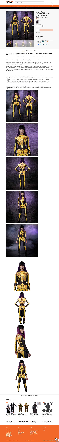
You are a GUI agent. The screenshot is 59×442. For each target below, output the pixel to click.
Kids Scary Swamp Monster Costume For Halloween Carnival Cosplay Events (23, 415)
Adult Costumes (13, 10)
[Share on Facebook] (38, 44)
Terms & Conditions (21, 432)
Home (7, 10)
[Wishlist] (15, 403)
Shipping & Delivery (33, 432)
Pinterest (44, 429)
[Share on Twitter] (40, 44)
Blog (18, 434)
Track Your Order (32, 429)
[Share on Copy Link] (48, 44)
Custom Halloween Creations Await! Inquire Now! (50, 440)
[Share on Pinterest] (42, 44)
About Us (19, 429)
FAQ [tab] (34, 50)
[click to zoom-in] (20, 25)
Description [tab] (23, 50)
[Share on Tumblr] (43, 44)
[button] (33, 25)
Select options (11, 418)
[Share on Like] (37, 44)
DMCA (19, 431)
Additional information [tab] (29, 50)
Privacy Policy (20, 433)
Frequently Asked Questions (34, 430)
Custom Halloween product (34, 434)
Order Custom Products (40, 38)
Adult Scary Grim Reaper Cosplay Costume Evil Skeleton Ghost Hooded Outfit (47, 415)
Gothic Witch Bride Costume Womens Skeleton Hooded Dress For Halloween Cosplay (35, 415)
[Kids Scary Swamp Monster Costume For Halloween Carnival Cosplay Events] (23, 407)
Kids (14, 413)
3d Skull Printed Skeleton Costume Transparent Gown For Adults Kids (11, 415)
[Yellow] (37, 22)
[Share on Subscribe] (47, 44)
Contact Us (19, 430)
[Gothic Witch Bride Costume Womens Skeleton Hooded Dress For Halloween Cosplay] (35, 407)
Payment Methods (33, 431)
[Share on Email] (45, 44)
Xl (43, 26)
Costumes (9, 10)
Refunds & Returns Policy (34, 433)
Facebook (44, 430)
